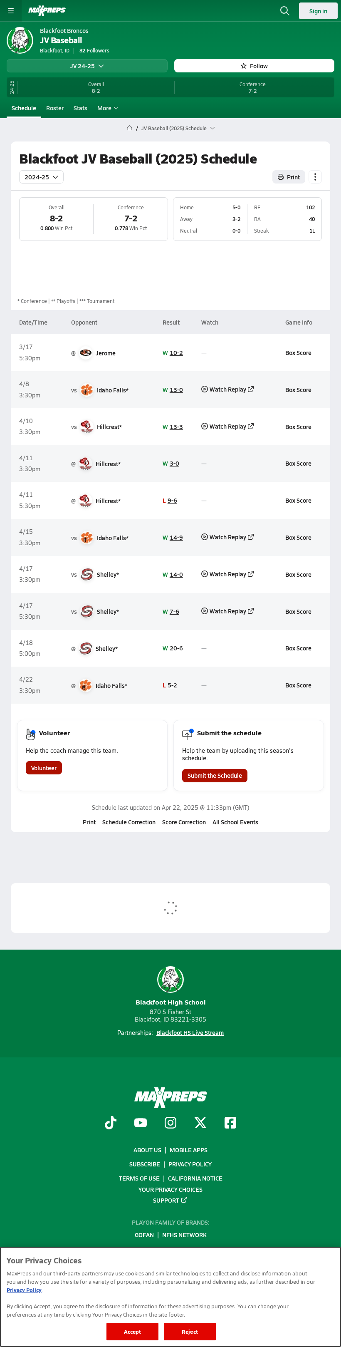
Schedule (24, 108)
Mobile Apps (189, 1150)
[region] (170, 1297)
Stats (80, 108)
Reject (190, 1331)
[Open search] (285, 11)
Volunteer (44, 768)
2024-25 (37, 177)
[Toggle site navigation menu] (11, 11)
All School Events (235, 822)
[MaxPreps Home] (47, 10)
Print (293, 177)
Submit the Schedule (215, 775)
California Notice (195, 1178)
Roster (55, 108)
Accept (132, 1331)
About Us (147, 1150)
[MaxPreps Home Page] (129, 128)
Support (166, 1200)
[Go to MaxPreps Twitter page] (200, 1123)
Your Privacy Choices (170, 1189)
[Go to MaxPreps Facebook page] (230, 1123)
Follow (259, 66)
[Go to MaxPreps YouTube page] (140, 1123)
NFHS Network (184, 1235)
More (104, 108)
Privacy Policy (190, 1164)
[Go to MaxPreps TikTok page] (110, 1123)
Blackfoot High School (171, 1002)
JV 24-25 (82, 66)
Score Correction (184, 822)
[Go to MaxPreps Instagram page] (170, 1123)
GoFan (144, 1235)
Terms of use (139, 1178)
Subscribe (144, 1164)
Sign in (318, 11)
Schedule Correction (129, 822)
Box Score (298, 352)
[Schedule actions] (315, 177)
